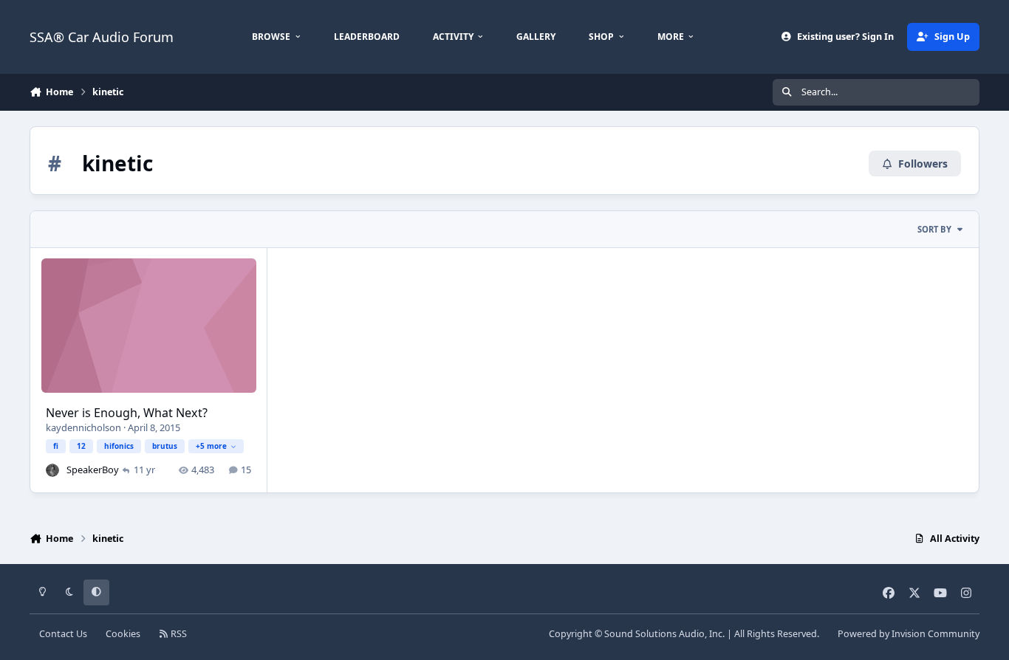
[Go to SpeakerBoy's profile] (52, 470)
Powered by (908, 634)
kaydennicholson (83, 427)
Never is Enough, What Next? (127, 413)
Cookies (123, 634)
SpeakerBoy (92, 469)
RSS (177, 634)
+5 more (211, 446)
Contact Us (63, 634)
